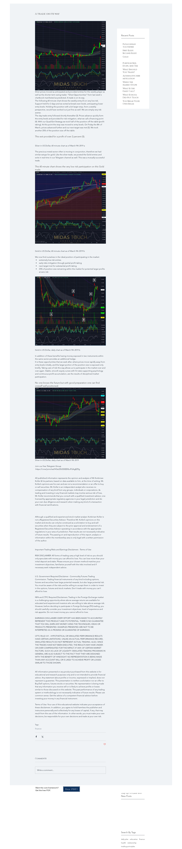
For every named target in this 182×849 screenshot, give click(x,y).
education (134, 839)
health (123, 843)
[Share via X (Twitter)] (42, 736)
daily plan (124, 839)
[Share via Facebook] (36, 736)
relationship (131, 843)
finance (38, 728)
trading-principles (128, 846)
